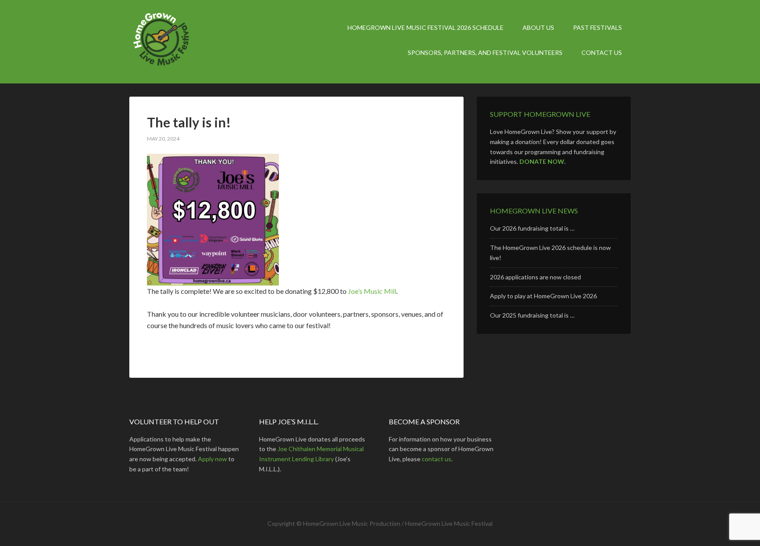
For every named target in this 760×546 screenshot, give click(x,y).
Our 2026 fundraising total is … (532, 228)
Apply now (212, 459)
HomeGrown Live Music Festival (204, 42)
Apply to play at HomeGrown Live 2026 (543, 296)
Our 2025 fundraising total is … (532, 315)
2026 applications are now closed (535, 277)
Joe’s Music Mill (372, 291)
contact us (436, 459)
